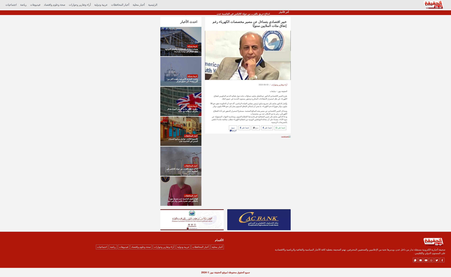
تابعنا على (281, 128)
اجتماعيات (11, 4)
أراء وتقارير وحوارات (80, 4)
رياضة (23, 4)
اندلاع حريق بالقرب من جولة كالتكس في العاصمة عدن (243, 13)
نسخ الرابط (233, 128)
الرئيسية (152, 4)
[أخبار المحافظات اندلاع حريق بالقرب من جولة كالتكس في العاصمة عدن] (180, 161)
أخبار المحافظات (120, 4)
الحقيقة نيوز (216, 272)
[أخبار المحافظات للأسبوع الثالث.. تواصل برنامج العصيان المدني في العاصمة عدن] (180, 131)
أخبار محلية (139, 4)
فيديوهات (35, 4)
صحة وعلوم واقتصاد (54, 4)
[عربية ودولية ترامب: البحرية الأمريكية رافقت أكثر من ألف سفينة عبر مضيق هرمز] (180, 71)
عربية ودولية (101, 4)
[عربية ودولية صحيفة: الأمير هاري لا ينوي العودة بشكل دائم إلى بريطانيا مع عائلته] (180, 101)
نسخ (257, 128)
